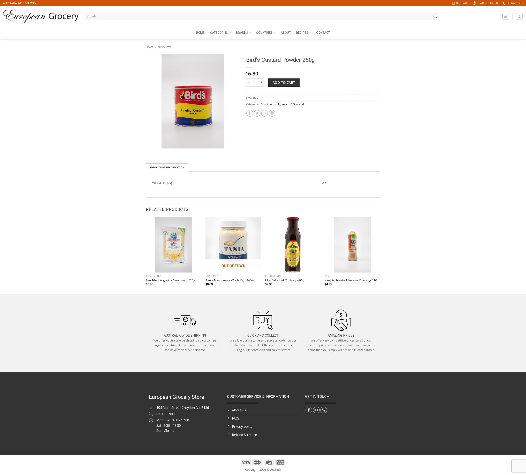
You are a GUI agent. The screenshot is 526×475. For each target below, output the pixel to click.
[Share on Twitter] (257, 113)
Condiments (268, 104)
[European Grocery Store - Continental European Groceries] (41, 16)
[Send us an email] (316, 410)
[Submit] (435, 16)
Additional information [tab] (167, 167)
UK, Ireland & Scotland (290, 104)
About (286, 33)
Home (200, 33)
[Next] (380, 255)
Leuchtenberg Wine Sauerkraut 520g (170, 280)
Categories (219, 33)
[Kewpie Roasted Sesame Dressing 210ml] (352, 245)
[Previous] (146, 255)
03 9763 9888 (166, 414)
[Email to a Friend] (264, 113)
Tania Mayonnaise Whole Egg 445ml (230, 280)
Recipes (302, 33)
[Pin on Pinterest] (272, 113)
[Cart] (505, 16)
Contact (323, 33)
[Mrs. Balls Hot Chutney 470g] (293, 245)
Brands (242, 33)
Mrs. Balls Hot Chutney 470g (284, 280)
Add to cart (284, 82)
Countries (264, 33)
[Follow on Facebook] (309, 410)
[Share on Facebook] (249, 113)
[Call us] (323, 410)
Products (164, 47)
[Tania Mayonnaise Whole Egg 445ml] (233, 245)
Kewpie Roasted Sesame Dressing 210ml (352, 280)
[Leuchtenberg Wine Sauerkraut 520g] (173, 245)
